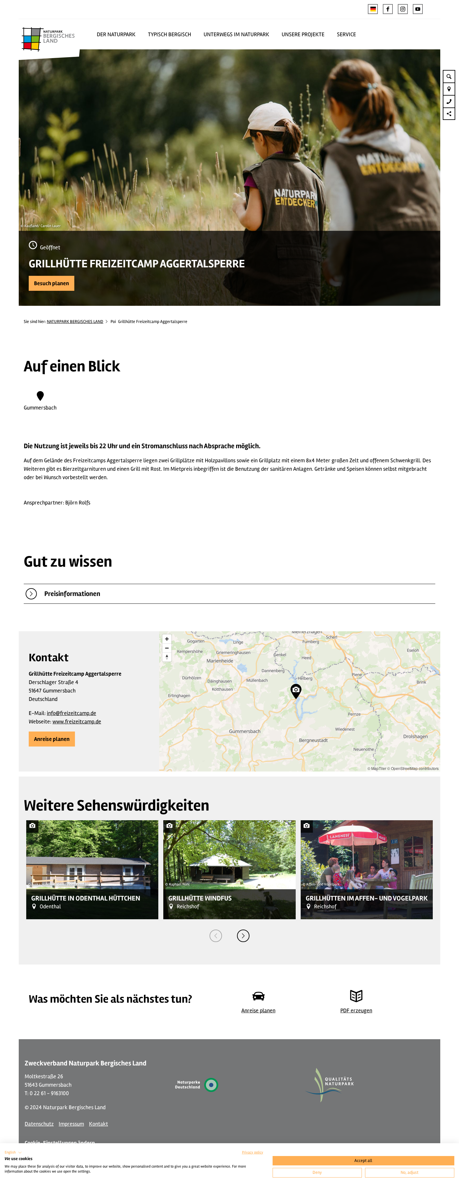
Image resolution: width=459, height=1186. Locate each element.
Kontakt (98, 1123)
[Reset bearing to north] (166, 657)
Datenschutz (39, 1123)
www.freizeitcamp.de (76, 721)
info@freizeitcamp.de (71, 713)
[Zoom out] (166, 648)
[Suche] (449, 76)
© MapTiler (377, 768)
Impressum (71, 1123)
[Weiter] (243, 936)
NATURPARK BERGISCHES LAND (75, 321)
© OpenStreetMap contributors (413, 768)
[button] (388, 9)
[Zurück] (216, 936)
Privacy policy (252, 1152)
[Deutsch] (373, 9)
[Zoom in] (166, 638)
